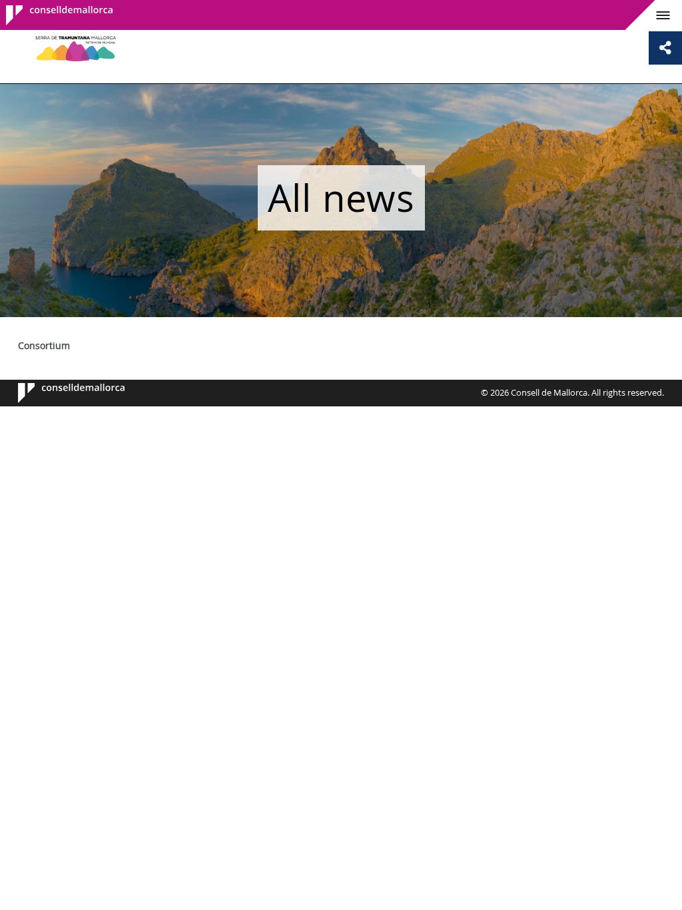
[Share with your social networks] (665, 48)
